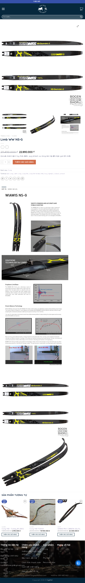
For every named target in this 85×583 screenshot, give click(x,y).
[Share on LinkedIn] (22, 178)
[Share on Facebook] (6, 178)
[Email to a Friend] (14, 178)
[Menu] (3, 9)
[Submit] (81, 17)
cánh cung (17, 173)
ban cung (10, 173)
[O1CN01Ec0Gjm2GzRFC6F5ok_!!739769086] (70, 124)
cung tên (25, 173)
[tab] (4, 189)
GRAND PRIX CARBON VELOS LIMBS (69, 529)
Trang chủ (5, 136)
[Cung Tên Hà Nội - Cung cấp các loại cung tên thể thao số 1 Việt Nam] (42, 8)
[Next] (83, 519)
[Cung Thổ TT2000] (42, 512)
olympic (51, 173)
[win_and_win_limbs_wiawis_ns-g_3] (14, 121)
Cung (14, 136)
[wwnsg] (42, 125)
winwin (62, 173)
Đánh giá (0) (12, 189)
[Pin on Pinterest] (18, 178)
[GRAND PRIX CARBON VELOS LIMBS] (70, 512)
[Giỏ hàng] (81, 9)
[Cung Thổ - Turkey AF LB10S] (14, 512)
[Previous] (1, 519)
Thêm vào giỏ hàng (24, 162)
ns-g (45, 173)
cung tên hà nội (34, 173)
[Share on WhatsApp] (2, 178)
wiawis (56, 173)
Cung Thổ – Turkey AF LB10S (13, 529)
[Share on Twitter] (10, 178)
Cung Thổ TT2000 (37, 529)
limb (42, 173)
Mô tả (4, 189)
